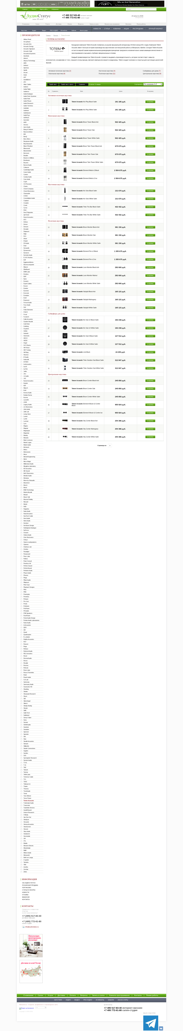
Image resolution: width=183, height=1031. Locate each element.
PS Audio (26, 611)
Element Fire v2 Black (85, 251)
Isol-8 (25, 366)
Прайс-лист (53, 84)
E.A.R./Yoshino (28, 257)
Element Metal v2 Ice (84, 178)
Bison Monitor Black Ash (85, 227)
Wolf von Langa (28, 857)
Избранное (55, 9)
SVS (25, 755)
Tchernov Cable (28, 777)
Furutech (26, 317)
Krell (25, 390)
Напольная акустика (57, 74)
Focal (25, 314)
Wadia (25, 843)
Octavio (26, 532)
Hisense (26, 354)
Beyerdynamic (28, 143)
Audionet (26, 110)
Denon (26, 224)
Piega (25, 577)
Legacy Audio (28, 404)
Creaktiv (26, 203)
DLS (25, 236)
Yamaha (26, 862)
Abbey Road (27, 39)
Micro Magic (27, 461)
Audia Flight (27, 89)
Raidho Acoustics (29, 639)
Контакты (128, 24)
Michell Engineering (29, 456)
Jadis (25, 371)
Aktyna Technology (29, 60)
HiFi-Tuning (27, 350)
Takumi (26, 770)
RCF (25, 641)
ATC (25, 82)
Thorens (26, 788)
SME (25, 710)
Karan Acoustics (28, 381)
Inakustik (26, 359)
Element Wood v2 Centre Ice (87, 413)
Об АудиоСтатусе (28, 883)
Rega (25, 646)
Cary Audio (27, 179)
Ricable (26, 663)
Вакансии (26, 897)
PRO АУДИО (87, 1000)
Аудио (68, 1000)
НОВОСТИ (97, 29)
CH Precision (27, 184)
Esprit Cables (28, 283)
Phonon (26, 575)
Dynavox (26, 253)
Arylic (25, 75)
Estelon (26, 288)
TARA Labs (27, 774)
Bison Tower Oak (83, 130)
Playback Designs (29, 587)
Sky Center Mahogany (85, 429)
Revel (25, 656)
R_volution (27, 637)
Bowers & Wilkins (29, 158)
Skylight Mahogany (84, 299)
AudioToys (27, 115)
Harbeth (26, 333)
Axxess (26, 124)
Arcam (26, 72)
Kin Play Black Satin (84, 102)
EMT (25, 276)
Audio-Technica (28, 105)
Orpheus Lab (27, 547)
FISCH (26, 312)
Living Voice (27, 414)
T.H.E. (25, 762)
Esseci (26, 286)
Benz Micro (27, 139)
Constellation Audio (29, 198)
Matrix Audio (27, 445)
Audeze (26, 86)
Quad (25, 632)
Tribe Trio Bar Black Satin (86, 207)
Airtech (26, 58)
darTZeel (26, 215)
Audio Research (28, 103)
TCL (25, 779)
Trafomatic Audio (29, 803)
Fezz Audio (27, 305)
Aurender (26, 120)
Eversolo (26, 293)
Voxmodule (27, 836)
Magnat (26, 428)
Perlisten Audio (28, 570)
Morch (25, 485)
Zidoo (25, 871)
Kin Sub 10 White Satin (85, 328)
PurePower (27, 615)
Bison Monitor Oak (84, 235)
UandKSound (27, 810)
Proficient (26, 606)
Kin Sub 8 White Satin (85, 344)
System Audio (28, 760)
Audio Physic (27, 101)
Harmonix (26, 336)
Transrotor (27, 805)
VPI (25, 838)
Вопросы (80, 24)
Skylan (26, 708)
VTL (25, 841)
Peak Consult (28, 561)
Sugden (26, 751)
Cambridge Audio (29, 170)
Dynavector (27, 250)
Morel (25, 487)
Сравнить (82, 84)
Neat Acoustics (28, 513)
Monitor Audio (28, 475)
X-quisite (26, 860)
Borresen (26, 153)
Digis (25, 234)
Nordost (26, 523)
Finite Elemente (28, 309)
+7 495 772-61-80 (71, 17)
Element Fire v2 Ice (84, 259)
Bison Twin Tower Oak (85, 154)
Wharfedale (27, 848)
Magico (26, 426)
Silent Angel (27, 701)
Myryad (26, 502)
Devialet (26, 229)
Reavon (26, 644)
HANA (25, 331)
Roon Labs (27, 670)
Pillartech (26, 582)
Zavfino (26, 867)
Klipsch (26, 388)
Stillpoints (26, 746)
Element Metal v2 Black (85, 170)
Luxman (26, 421)
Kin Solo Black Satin (84, 191)
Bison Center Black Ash (85, 380)
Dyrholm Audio (28, 255)
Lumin (25, 419)
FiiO (25, 307)
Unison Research (29, 812)
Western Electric (28, 845)
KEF (25, 385)
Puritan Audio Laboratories (31, 620)
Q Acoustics (27, 625)
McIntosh (26, 447)
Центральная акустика (152, 74)
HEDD (25, 340)
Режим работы (141, 24)
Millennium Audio (28, 464)
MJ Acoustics (28, 468)
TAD (25, 767)
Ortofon (26, 549)
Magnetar (26, 433)
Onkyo (26, 539)
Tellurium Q (27, 784)
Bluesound (27, 148)
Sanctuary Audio (28, 684)
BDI (25, 134)
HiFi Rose (27, 347)
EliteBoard (27, 269)
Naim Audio (27, 511)
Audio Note (27, 98)
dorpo (25, 238)
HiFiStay (26, 352)
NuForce (26, 530)
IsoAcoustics (27, 364)
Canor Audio (27, 172)
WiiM (25, 850)
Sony (25, 720)
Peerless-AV (27, 563)
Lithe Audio (27, 409)
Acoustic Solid (28, 51)
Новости (25, 892)
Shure (25, 696)
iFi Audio (26, 357)
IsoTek (26, 369)
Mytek (25, 504)
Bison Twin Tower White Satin (87, 162)
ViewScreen (27, 826)
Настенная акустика (107, 71)
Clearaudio (27, 193)
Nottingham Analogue (30, 528)
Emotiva (26, 274)
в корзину (150, 101)
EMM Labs (27, 271)
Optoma (26, 544)
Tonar (25, 793)
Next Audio (27, 518)
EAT (25, 260)
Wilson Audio (27, 853)
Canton (26, 174)
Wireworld (27, 855)
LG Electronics (28, 407)
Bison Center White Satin (86, 397)
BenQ (25, 136)
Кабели (111, 1000)
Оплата (70, 24)
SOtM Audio (27, 724)
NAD (25, 506)
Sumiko (26, 753)
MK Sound (27, 471)
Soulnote (26, 727)
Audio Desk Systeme (30, 96)
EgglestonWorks (28, 262)
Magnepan (27, 430)
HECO (26, 338)
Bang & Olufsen (28, 129)
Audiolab (26, 108)
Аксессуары (123, 1000)
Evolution (26, 295)
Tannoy (26, 772)
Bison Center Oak (83, 388)
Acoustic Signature (29, 49)
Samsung (26, 682)
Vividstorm (27, 834)
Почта (34, 9)
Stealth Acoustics (29, 741)
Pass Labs (27, 556)
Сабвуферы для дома (152, 71)
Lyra (25, 423)
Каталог (56, 35)
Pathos (26, 558)
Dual (25, 245)
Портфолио (26, 887)
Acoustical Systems (29, 53)
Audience (26, 91)
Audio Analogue (28, 94)
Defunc (26, 222)
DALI (25, 210)
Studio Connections (29, 748)
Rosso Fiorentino (29, 672)
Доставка (58, 24)
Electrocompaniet (29, 264)
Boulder (26, 155)
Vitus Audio (27, 831)
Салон (37, 24)
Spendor (26, 734)
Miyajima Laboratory (30, 466)
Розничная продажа (30, 885)
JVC (25, 378)
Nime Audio (27, 520)
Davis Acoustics (28, 217)
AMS (25, 63)
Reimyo (26, 649)
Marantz (26, 437)
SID (25, 698)
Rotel (25, 675)
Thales (26, 786)
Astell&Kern (27, 79)
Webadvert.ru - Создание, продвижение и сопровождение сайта (38, 1004)
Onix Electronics (28, 537)
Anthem (26, 65)
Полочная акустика (107, 74)
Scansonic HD (28, 686)
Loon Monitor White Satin (86, 283)
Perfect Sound (28, 566)
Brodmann (27, 160)
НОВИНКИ (117, 29)
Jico (25, 373)
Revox (26, 660)
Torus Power (27, 798)
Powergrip (27, 594)
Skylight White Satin (84, 308)
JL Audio (26, 376)
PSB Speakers (28, 613)
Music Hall (27, 497)
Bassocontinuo (28, 132)
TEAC (25, 781)
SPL (25, 736)
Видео (77, 1000)
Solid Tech (27, 713)
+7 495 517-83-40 (71, 15)
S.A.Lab (26, 679)
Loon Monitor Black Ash (85, 267)
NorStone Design (29, 525)
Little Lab (26, 411)
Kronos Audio (27, 392)
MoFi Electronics (29, 473)
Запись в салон (94, 24)
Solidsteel (26, 715)
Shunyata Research (30, 694)
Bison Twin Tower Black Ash (87, 146)
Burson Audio (27, 165)
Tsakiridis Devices (29, 807)
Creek (25, 205)
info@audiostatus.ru (32, 927)
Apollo (25, 70)
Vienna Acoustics (29, 824)
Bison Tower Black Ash (85, 122)
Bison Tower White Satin (86, 138)
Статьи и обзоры (28, 890)
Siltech (26, 703)
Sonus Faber (27, 717)
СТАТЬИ (107, 29)
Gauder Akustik (28, 321)
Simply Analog (28, 705)
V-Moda (26, 815)
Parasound (27, 554)
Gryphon (26, 328)
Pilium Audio (27, 580)
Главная (25, 9)
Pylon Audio (27, 622)
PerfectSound (28, 568)
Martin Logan (27, 442)
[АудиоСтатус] (35, 15)
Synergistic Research (30, 758)
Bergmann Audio (28, 141)
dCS (25, 219)
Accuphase (27, 41)
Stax (25, 739)
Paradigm (26, 551)
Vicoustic (26, 822)
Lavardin (26, 400)
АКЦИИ (126, 29)
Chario (26, 186)
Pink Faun (27, 585)
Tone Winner (27, 796)
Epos (25, 279)
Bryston (26, 162)
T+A (25, 765)
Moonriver (27, 483)
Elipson (26, 267)
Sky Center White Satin (85, 437)
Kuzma (26, 397)
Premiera (26, 596)
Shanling (26, 689)
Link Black (81, 352)
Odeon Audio (27, 535)
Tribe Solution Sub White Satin (88, 368)
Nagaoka (26, 509)
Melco (25, 449)
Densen (26, 226)
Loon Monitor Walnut (84, 275)
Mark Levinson (28, 440)
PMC (25, 592)
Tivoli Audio (27, 791)
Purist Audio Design (29, 618)
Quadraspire (27, 634)
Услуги (47, 24)
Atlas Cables (27, 84)
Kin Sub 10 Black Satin (85, 320)
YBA (25, 864)
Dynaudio (26, 248)
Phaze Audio (27, 573)
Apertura (26, 68)
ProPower (27, 608)
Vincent (26, 829)
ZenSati (26, 869)
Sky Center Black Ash (85, 421)
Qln (25, 630)
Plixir (25, 589)
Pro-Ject (26, 601)
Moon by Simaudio (29, 480)
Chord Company (28, 188)
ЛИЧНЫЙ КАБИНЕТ (156, 29)
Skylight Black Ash (83, 291)
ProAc (25, 603)
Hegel (25, 343)
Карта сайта (43, 9)
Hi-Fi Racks (27, 345)
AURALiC (26, 117)
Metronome (27, 452)
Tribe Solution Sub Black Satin (88, 360)
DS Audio (26, 243)
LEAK (25, 402)
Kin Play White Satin (84, 110)
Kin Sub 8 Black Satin (85, 336)
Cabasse (26, 167)
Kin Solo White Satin (84, 199)
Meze (25, 454)
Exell (25, 298)
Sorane (26, 722)
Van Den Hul (27, 817)
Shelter (26, 691)
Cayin (25, 181)
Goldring (26, 326)
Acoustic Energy (28, 46)
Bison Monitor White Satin (86, 243)
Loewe (26, 416)
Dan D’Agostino (28, 212)
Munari (26, 494)
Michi (25, 459)
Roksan (26, 668)
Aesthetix (26, 56)
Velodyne (26, 819)
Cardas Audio (28, 177)
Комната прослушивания (112, 24)
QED (25, 627)
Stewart (26, 743)
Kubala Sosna (28, 395)
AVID (25, 122)
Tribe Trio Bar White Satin (86, 215)
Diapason (26, 231)
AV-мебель (100, 1000)
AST (25, 77)
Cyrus (25, 207)
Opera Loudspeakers (30, 542)
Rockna (26, 665)
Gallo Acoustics (28, 319)
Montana (26, 478)
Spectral (26, 732)
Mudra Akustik (28, 492)
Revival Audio (28, 658)
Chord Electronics (29, 191)
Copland (26, 200)
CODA (26, 196)
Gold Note (27, 324)
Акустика (58, 1000)
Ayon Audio (27, 127)
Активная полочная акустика (60, 71)
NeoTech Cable (28, 516)
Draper (26, 241)
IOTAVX (26, 362)
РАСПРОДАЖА (138, 29)
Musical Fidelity (28, 499)
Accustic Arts (27, 44)
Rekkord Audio (28, 651)
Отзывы (25, 894)
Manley (26, 435)
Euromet (26, 290)
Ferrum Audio (28, 302)
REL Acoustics (28, 653)
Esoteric (26, 281)
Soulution (26, 729)
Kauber (26, 383)
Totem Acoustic (29, 800)
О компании (25, 24)
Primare (26, 599)
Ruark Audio (27, 677)
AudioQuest (27, 113)
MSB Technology (29, 490)
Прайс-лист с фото (67, 84)
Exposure (26, 300)
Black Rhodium (28, 146)
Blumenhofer (27, 151)
